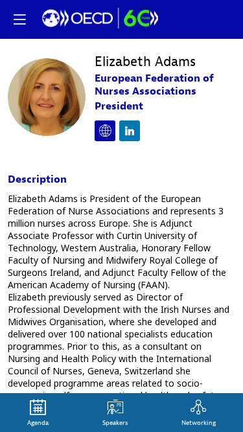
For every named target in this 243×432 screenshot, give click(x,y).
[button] (19, 19)
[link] (38, 412)
